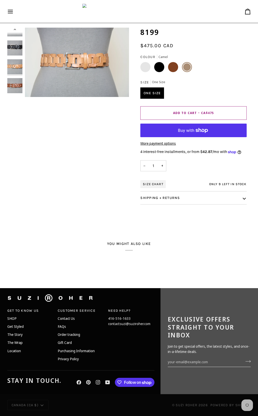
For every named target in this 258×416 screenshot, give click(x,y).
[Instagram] (98, 382)
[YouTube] (107, 382)
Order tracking (69, 334)
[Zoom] (34, 87)
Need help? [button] (119, 310)
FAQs (62, 326)
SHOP (12, 318)
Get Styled (15, 326)
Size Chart (153, 184)
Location (14, 350)
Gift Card (65, 342)
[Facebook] (79, 382)
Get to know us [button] (23, 310)
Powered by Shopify (230, 405)
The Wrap (15, 342)
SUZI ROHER (186, 405)
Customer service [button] (76, 310)
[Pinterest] (88, 382)
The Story (15, 334)
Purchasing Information (76, 350)
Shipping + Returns (160, 198)
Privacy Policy (68, 358)
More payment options (158, 143)
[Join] (246, 361)
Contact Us (66, 318)
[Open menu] (14, 11)
